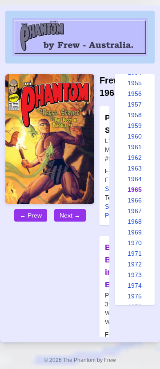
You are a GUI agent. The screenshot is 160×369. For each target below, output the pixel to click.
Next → (70, 215)
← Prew (31, 215)
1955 (135, 83)
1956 (135, 93)
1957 (135, 104)
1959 (135, 125)
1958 (135, 115)
